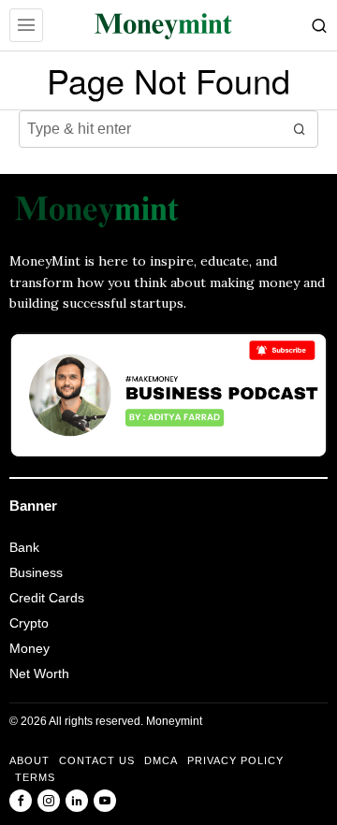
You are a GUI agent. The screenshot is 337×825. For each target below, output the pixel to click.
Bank (24, 547)
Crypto (29, 622)
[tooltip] (20, 800)
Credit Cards (46, 597)
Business (36, 572)
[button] (299, 129)
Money (29, 648)
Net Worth (39, 673)
